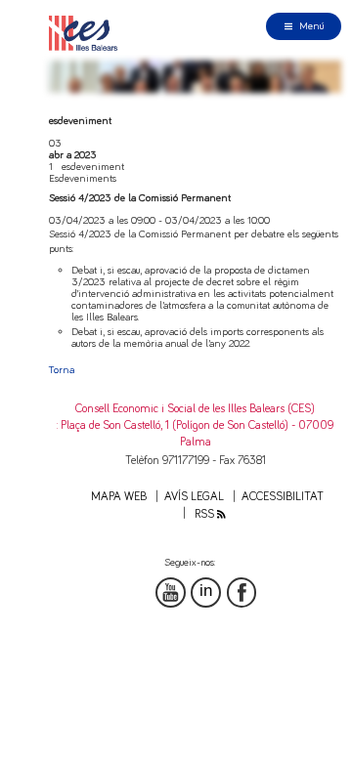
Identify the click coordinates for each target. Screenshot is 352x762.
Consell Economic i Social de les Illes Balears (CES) (195, 408)
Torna (61, 369)
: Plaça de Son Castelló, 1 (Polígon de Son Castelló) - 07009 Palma (195, 433)
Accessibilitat (283, 496)
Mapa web (119, 496)
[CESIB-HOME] (87, 33)
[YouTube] (170, 592)
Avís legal (194, 496)
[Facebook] (242, 592)
